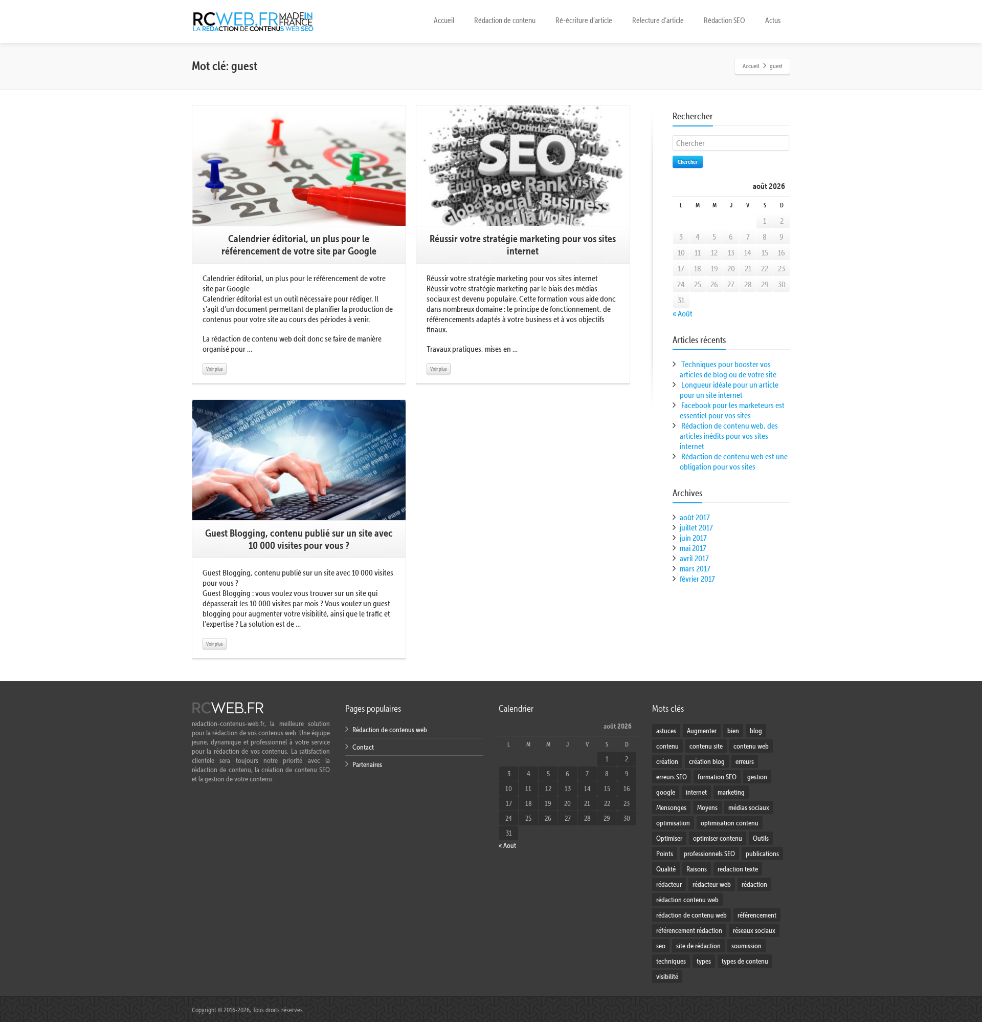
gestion (757, 776)
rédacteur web (712, 884)
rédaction (754, 884)
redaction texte (738, 869)
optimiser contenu (717, 838)
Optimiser (669, 838)
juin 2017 (693, 538)
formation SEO (717, 776)
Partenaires (367, 764)
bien (733, 730)
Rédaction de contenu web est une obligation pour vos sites (734, 461)
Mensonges (671, 807)
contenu (667, 746)
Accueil (444, 20)
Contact (363, 747)
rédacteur (669, 884)
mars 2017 (695, 568)
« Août (683, 313)
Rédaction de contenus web (389, 729)
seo (660, 945)
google (665, 792)
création (667, 761)
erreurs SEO (671, 776)
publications (762, 853)
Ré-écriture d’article (583, 20)
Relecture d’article (658, 20)
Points (664, 853)
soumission (746, 945)
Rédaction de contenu (504, 20)
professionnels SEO (709, 853)
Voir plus (214, 368)
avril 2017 (694, 558)
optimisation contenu (729, 822)
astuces (666, 730)
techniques (671, 961)
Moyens (707, 807)
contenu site (706, 746)
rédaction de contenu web (691, 915)
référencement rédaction (689, 930)
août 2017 (695, 517)
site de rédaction (698, 945)
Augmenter (702, 730)
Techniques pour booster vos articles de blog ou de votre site (728, 369)
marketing (731, 792)
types (704, 961)
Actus (772, 20)
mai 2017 (693, 548)
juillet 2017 (696, 527)
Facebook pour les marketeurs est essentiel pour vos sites (732, 410)
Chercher (688, 161)
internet (696, 792)
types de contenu (745, 961)
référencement (757, 915)
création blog (707, 761)
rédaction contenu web (687, 899)
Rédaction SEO (724, 20)
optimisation (673, 822)
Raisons (696, 869)
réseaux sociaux (754, 930)
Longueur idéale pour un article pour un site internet (729, 389)
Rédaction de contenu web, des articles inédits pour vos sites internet (729, 435)
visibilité (667, 976)
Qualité (666, 869)
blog (756, 730)
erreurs (744, 761)
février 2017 (697, 578)
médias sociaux (748, 807)
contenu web (751, 746)
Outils (761, 838)
